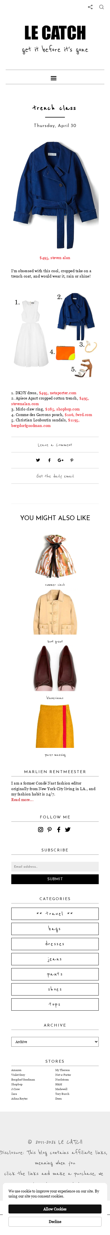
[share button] (101, 7)
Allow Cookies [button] (55, 1209)
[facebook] (59, 830)
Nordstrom (62, 1079)
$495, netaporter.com (57, 393)
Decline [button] (55, 1221)
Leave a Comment (55, 445)
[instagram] (41, 830)
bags (55, 929)
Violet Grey (18, 1075)
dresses (55, 944)
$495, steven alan (55, 257)
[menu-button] (55, 77)
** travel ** (55, 913)
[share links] (90, 7)
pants (55, 974)
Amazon (16, 1070)
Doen (58, 1098)
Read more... (22, 799)
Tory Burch (62, 1094)
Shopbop (17, 1084)
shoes (55, 989)
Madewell (61, 1089)
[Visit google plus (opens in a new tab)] (60, 460)
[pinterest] (50, 830)
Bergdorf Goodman (23, 1079)
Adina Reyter (19, 1098)
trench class (55, 108)
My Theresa (62, 1070)
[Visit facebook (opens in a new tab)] (49, 460)
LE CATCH (55, 32)
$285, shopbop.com (62, 409)
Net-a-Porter (63, 1075)
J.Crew (15, 1089)
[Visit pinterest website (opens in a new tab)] (24, 152)
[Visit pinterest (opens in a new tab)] (71, 460)
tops (55, 1004)
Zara (14, 1094)
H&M (58, 1084)
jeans (55, 959)
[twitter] (68, 830)
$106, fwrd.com (78, 414)
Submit (55, 879)
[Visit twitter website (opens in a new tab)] (38, 460)
